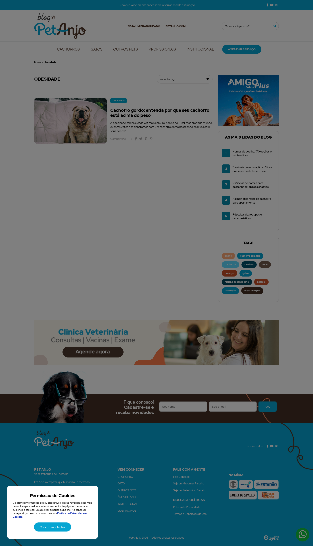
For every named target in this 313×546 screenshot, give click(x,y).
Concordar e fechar (52, 527)
